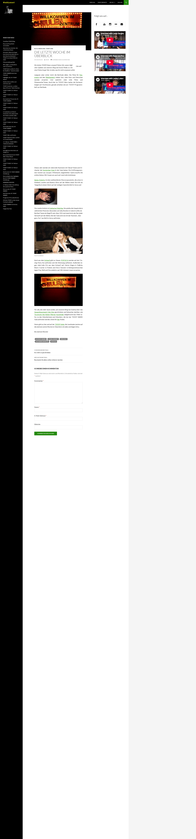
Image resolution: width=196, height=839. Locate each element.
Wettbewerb (50, 77)
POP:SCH (65, 260)
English (120, 2)
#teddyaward (8, 2)
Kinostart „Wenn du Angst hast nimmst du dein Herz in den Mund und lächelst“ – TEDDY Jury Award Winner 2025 (10, 56)
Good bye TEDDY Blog (9, 41)
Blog (36, 48)
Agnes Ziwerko (53, 339)
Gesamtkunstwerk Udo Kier (44, 312)
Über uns (92, 2)
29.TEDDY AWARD (41, 339)
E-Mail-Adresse (40, 416)
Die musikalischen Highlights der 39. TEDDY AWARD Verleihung (11, 178)
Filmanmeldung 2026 (9, 62)
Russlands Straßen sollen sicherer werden (48, 359)
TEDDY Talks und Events (9, 135)
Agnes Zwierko (39, 180)
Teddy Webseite (102, 2)
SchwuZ (47, 260)
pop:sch (53, 341)
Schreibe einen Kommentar (61, 59)
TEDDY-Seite (59, 324)
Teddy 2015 (49, 48)
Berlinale (64, 339)
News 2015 (41, 48)
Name (37, 407)
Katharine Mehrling (56, 208)
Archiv (112, 2)
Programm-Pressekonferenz (11, 197)
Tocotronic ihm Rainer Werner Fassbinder (49, 314)
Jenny (47, 59)
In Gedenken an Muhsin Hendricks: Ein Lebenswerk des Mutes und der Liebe (10, 113)
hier (58, 319)
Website (37, 424)
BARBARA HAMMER (8, 182)
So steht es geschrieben (42, 351)
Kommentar (39, 381)
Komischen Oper (49, 170)
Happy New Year (7, 208)
